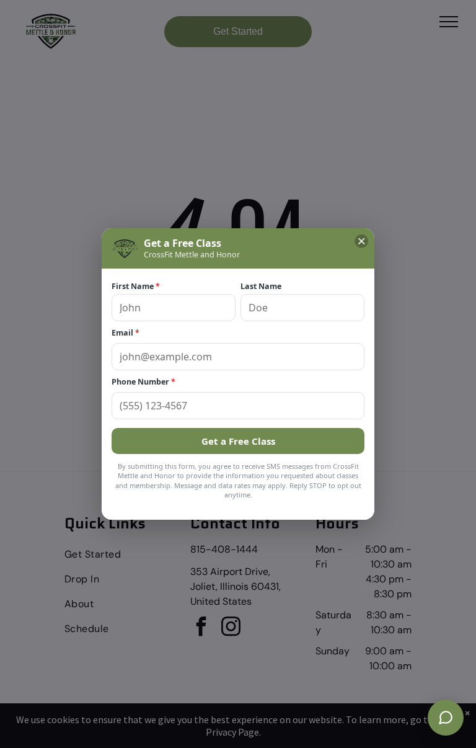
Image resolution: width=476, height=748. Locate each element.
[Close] (361, 241)
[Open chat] (446, 718)
